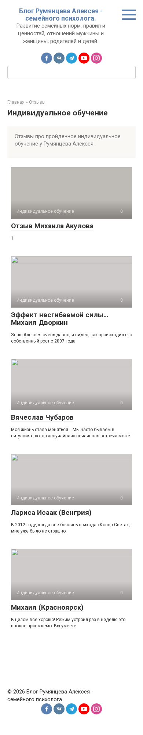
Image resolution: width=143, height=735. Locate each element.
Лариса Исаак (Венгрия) (51, 512)
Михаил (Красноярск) (47, 607)
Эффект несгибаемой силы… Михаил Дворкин (59, 319)
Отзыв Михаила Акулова (52, 226)
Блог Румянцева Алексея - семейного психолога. (61, 14)
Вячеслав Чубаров (42, 417)
